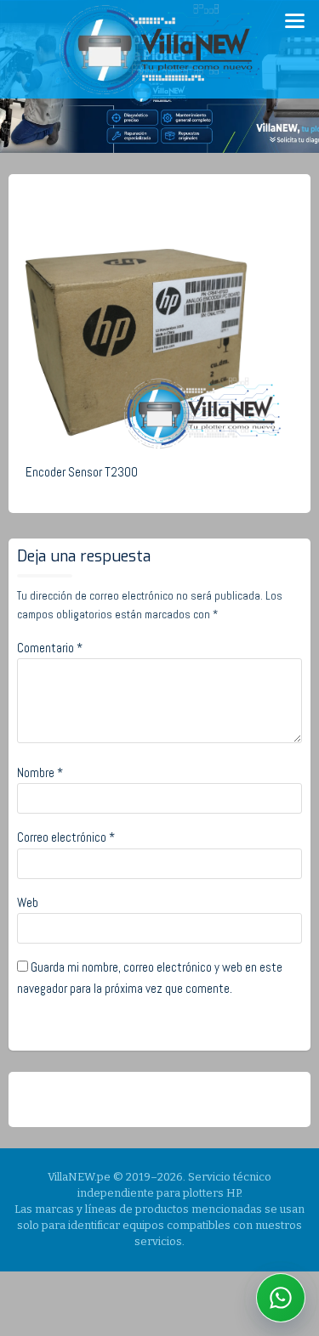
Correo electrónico (66, 837)
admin (161, 201)
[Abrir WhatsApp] (280, 1297)
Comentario (50, 648)
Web (27, 902)
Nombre (40, 772)
